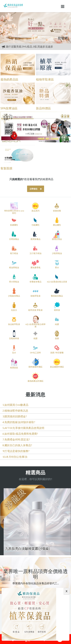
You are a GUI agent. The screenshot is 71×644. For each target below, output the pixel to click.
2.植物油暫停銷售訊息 (15, 410)
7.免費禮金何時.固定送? (16, 439)
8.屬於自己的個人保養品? (17, 445)
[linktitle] (13, 5)
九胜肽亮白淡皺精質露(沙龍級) (27, 548)
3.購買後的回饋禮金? (14, 416)
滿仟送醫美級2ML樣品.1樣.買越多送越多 (29, 46)
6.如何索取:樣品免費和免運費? (20, 433)
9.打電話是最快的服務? (15, 450)
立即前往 (33, 189)
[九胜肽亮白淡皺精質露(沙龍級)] (35, 520)
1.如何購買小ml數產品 (15, 404)
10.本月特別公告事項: (15, 456)
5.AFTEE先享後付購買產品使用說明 (23, 427)
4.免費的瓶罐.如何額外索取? (18, 422)
